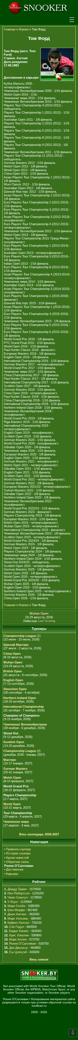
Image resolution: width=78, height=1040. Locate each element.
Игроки (23, 29)
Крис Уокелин (19, 935)
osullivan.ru (39, 1005)
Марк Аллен (18, 939)
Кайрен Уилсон (18, 922)
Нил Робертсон (18, 893)
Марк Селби (16, 906)
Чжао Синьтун (17, 897)
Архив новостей (17, 857)
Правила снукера (18, 849)
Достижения (14, 869)
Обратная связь (17, 861)
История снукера (18, 853)
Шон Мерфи (16, 910)
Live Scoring (46, 621)
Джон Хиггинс (17, 914)
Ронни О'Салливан (22, 943)
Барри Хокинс (19, 931)
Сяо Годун (16, 926)
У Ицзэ (12, 901)
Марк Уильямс (17, 918)
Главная (9, 29)
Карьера (12, 873)
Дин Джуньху (18, 947)
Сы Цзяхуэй (18, 952)
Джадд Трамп (17, 889)
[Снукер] (39, 7)
